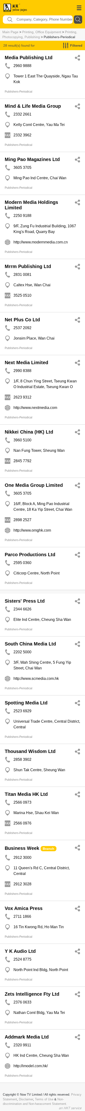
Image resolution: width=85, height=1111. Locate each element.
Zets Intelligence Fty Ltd (32, 994)
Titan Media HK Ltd (26, 794)
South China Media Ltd (30, 643)
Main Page (10, 32)
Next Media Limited (26, 362)
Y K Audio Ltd (20, 951)
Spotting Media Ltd (26, 702)
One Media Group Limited (34, 485)
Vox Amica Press (23, 908)
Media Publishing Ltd (28, 57)
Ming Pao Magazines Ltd (32, 159)
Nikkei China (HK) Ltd (29, 432)
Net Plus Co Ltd (22, 319)
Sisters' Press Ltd (25, 601)
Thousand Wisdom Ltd (30, 751)
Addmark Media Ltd (27, 1036)
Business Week (22, 848)
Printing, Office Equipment (41, 32)
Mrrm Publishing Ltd (28, 266)
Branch (48, 849)
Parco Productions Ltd (30, 554)
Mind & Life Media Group (33, 106)
